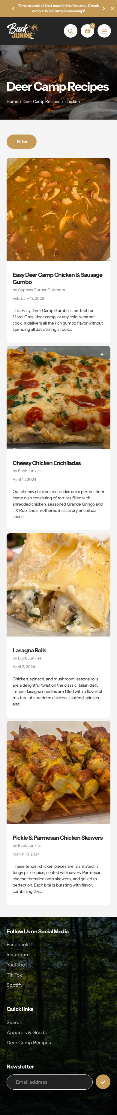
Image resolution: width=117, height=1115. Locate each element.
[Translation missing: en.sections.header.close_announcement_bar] (113, 8)
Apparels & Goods (27, 1032)
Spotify (14, 985)
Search (14, 1022)
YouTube (16, 965)
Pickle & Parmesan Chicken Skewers (58, 837)
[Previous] (13, 8)
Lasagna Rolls (29, 650)
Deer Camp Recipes (41, 101)
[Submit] (103, 1081)
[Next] (103, 8)
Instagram (18, 955)
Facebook (17, 944)
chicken (72, 101)
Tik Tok (14, 975)
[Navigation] (104, 31)
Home (12, 101)
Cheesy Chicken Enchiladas (47, 463)
